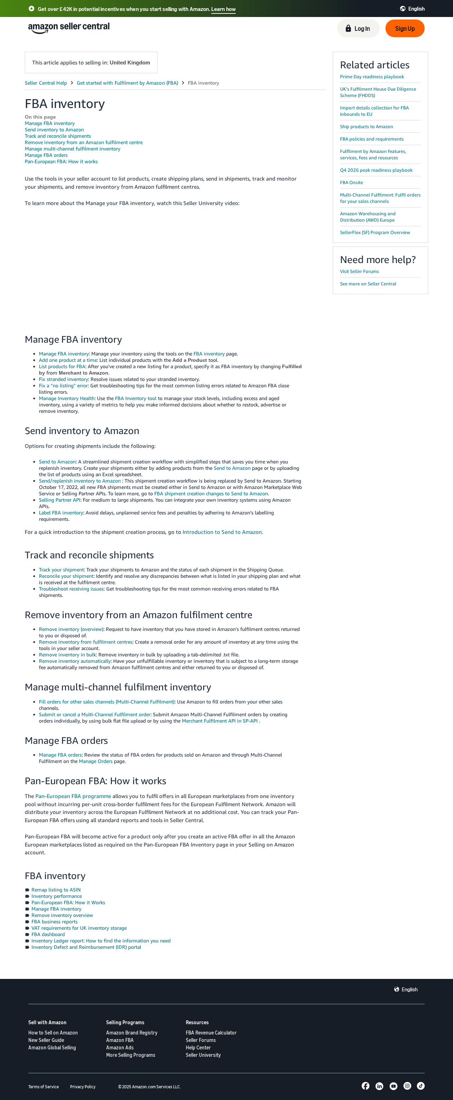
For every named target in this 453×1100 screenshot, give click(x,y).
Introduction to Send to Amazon (222, 532)
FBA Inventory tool (135, 398)
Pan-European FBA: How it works (61, 161)
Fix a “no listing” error (63, 385)
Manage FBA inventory (50, 123)
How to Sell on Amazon (53, 1033)
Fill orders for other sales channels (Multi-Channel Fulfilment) (106, 702)
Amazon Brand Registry (131, 1033)
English (410, 989)
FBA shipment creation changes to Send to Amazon (211, 493)
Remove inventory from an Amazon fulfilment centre (84, 142)
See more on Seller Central (368, 283)
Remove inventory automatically (75, 661)
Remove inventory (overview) (71, 629)
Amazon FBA (120, 1040)
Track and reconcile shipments (58, 136)
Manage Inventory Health (66, 398)
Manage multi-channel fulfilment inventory (72, 149)
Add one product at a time (68, 360)
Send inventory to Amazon (54, 129)
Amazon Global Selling (52, 1047)
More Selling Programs (130, 1055)
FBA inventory (209, 353)
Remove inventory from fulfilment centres (85, 642)
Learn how (223, 8)
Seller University (203, 1055)
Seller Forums (201, 1040)
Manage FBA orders (46, 155)
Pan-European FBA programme (73, 796)
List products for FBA (62, 366)
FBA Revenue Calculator (211, 1033)
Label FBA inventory (61, 512)
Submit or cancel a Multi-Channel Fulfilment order (94, 714)
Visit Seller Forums (359, 271)
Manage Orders (96, 761)
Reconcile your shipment (66, 576)
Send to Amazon (57, 461)
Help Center (198, 1047)
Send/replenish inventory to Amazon (80, 481)
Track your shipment (61, 569)
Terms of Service (43, 1086)
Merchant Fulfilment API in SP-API (220, 721)
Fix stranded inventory (63, 379)
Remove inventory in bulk (67, 654)
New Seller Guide (46, 1040)
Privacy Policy (83, 1086)
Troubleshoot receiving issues (71, 589)
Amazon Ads (120, 1047)
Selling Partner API (59, 500)
